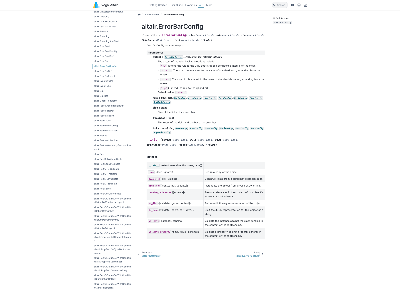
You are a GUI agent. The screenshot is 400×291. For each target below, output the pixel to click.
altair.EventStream (103, 81)
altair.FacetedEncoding (106, 125)
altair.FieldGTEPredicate (106, 168)
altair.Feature (100, 135)
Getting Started (158, 5)
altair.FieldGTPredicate (105, 173)
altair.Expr (99, 91)
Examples (191, 5)
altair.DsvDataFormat (105, 26)
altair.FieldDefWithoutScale (108, 159)
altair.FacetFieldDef (104, 110)
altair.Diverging (101, 16)
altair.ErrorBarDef (103, 71)
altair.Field (99, 154)
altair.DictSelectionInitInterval (109, 11)
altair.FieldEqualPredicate (107, 163)
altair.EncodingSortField (106, 41)
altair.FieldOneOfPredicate (107, 193)
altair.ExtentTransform (105, 100)
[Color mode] (292, 5)
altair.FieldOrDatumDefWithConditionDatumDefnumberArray (112, 217)
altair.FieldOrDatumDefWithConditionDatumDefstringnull (112, 226)
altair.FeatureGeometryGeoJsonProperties (112, 147)
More (209, 5)
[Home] (139, 14)
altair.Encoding (101, 36)
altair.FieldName (102, 188)
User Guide (176, 5)
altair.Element (101, 31)
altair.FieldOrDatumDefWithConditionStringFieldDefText (112, 286)
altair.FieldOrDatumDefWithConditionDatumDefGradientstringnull (112, 200)
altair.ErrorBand (102, 46)
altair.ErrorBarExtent (104, 76)
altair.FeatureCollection (106, 140)
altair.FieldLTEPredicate (106, 178)
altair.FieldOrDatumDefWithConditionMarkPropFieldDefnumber (112, 260)
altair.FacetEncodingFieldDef (109, 105)
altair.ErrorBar (101, 61)
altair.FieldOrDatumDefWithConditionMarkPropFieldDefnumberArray (112, 268)
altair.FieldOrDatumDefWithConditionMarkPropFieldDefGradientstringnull (112, 237)
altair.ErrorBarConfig (105, 66)
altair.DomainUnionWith (106, 21)
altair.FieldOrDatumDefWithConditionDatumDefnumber (112, 209)
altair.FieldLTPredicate (105, 183)
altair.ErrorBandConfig (105, 51)
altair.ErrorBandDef (104, 56)
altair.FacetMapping (104, 115)
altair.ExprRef (101, 95)
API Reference (152, 14)
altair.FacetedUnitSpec (106, 130)
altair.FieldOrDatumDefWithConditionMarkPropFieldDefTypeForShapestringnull (112, 249)
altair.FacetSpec (102, 120)
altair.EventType (102, 86)
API (201, 5)
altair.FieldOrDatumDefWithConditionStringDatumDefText (112, 277)
